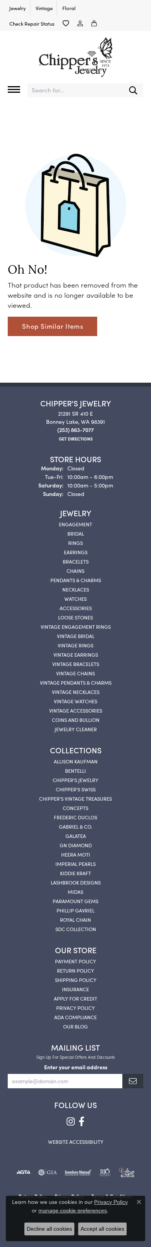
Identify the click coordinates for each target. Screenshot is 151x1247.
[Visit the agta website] (23, 1172)
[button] (65, 23)
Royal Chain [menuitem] (75, 919)
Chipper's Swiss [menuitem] (76, 789)
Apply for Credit (75, 998)
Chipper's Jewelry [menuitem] (75, 779)
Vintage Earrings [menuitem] (75, 654)
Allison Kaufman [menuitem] (76, 761)
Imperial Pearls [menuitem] (75, 863)
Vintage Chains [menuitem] (75, 672)
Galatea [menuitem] (75, 835)
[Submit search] (133, 90)
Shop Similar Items (52, 326)
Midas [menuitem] (75, 891)
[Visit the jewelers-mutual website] (78, 1172)
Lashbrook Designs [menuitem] (76, 882)
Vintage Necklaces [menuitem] (76, 691)
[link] (17, 8)
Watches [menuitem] (75, 598)
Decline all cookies (49, 1229)
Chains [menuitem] (75, 570)
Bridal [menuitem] (75, 533)
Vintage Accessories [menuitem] (75, 710)
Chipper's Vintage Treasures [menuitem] (75, 798)
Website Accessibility (75, 1141)
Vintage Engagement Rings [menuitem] (76, 626)
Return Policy (75, 970)
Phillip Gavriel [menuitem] (75, 910)
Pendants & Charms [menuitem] (75, 579)
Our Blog (75, 1026)
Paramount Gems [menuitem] (75, 900)
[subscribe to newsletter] (132, 1081)
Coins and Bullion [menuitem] (76, 719)
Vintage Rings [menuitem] (75, 645)
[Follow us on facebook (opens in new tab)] (81, 1121)
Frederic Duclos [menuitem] (75, 816)
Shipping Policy (75, 979)
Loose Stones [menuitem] (75, 617)
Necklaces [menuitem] (75, 589)
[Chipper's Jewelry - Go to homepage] (75, 54)
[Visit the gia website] (47, 1172)
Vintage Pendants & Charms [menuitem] (76, 682)
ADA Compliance (75, 1016)
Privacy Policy (75, 1007)
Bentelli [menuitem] (75, 770)
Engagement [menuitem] (75, 523)
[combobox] (75, 90)
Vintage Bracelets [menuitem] (75, 663)
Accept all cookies (102, 1229)
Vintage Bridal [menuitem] (75, 635)
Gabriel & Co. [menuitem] (75, 826)
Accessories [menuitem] (76, 607)
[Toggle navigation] (14, 89)
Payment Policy (75, 960)
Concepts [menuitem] (75, 807)
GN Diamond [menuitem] (76, 844)
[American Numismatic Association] (126, 1172)
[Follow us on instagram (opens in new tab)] (71, 1121)
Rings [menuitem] (75, 542)
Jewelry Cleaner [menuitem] (76, 728)
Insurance (75, 988)
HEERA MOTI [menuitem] (75, 854)
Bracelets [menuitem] (76, 561)
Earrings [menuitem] (76, 551)
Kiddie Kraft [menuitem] (75, 872)
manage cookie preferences (72, 1210)
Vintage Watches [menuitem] (75, 700)
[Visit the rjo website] (105, 1172)
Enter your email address (75, 1067)
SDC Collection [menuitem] (75, 928)
